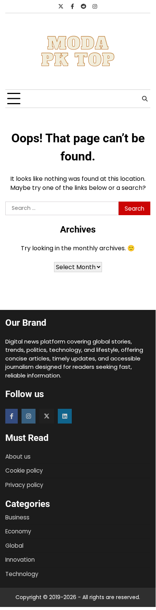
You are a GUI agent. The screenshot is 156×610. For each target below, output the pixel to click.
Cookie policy (24, 470)
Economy (18, 531)
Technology (22, 574)
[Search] (144, 99)
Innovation (20, 560)
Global (14, 546)
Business (17, 517)
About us (18, 457)
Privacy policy (24, 485)
